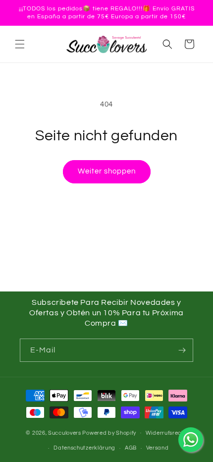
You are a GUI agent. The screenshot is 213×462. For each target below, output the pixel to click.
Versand (157, 448)
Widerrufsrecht (166, 433)
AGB (131, 448)
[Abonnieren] (182, 350)
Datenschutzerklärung (84, 448)
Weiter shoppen (107, 171)
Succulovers (64, 432)
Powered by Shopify (109, 432)
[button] (20, 44)
